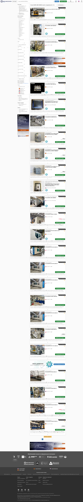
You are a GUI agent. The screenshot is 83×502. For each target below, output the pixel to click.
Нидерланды (22, 90)
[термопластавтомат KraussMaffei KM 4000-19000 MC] (37, 425)
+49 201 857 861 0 (38, 468)
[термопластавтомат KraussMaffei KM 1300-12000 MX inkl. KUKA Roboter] (37, 234)
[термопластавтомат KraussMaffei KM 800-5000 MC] (37, 376)
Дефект (20, 100)
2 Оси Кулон (29, 474)
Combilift (21, 29)
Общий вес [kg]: (20, 62)
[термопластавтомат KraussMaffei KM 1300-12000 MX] (37, 251)
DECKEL (21, 21)
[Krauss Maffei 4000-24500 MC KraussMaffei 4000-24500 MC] (37, 88)
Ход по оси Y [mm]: (20, 69)
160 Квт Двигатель (7, 474)
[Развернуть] (47, 22)
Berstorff (20, 30)
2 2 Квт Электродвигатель (55, 474)
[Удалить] (54, 1)
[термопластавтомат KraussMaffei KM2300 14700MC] (37, 218)
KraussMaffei (21, 20)
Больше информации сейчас (59, 364)
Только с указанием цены (22, 44)
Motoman (20, 35)
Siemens (20, 28)
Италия (22, 91)
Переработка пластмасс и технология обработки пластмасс (23, 11)
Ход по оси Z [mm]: (20, 72)
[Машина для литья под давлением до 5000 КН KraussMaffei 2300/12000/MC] (37, 29)
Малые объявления (22, 104)
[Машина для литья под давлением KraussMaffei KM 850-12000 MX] (37, 300)
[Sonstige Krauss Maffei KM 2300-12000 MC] (37, 13)
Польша (22, 89)
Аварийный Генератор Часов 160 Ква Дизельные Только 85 (70, 474)
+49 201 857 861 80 (54, 468)
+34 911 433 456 (21, 470)
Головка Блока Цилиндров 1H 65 (16, 474)
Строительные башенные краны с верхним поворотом (41, 474)
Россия (25, 83)
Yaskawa (20, 34)
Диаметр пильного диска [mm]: (22, 75)
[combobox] (23, 86)
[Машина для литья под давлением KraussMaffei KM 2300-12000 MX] (37, 46)
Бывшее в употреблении (23, 99)
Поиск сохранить (48, 436)
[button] (81, 1)
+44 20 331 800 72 (22, 468)
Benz (20, 26)
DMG (20, 25)
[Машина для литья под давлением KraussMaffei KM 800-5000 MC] (37, 333)
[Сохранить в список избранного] (64, 9)
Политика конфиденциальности (36, 500)
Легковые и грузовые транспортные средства (23, 9)
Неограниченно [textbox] (22, 86)
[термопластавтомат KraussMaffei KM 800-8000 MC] (37, 392)
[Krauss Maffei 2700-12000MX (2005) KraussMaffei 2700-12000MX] (37, 201)
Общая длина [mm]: (21, 52)
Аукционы (21, 105)
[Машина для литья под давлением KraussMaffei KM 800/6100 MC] (37, 121)
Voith (20, 36)
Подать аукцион (59, 63)
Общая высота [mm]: (21, 59)
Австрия (22, 92)
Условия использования (44, 500)
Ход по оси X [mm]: (20, 65)
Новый (20, 97)
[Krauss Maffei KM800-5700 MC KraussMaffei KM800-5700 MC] (37, 71)
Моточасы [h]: (20, 49)
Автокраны (24, 474)
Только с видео (22, 110)
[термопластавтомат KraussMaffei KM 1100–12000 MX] (37, 349)
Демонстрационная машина (23, 98)
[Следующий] (43, 13)
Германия (22, 88)
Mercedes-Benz (22, 27)
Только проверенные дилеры (23, 112)
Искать (57, 1)
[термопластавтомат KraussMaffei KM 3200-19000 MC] (37, 408)
